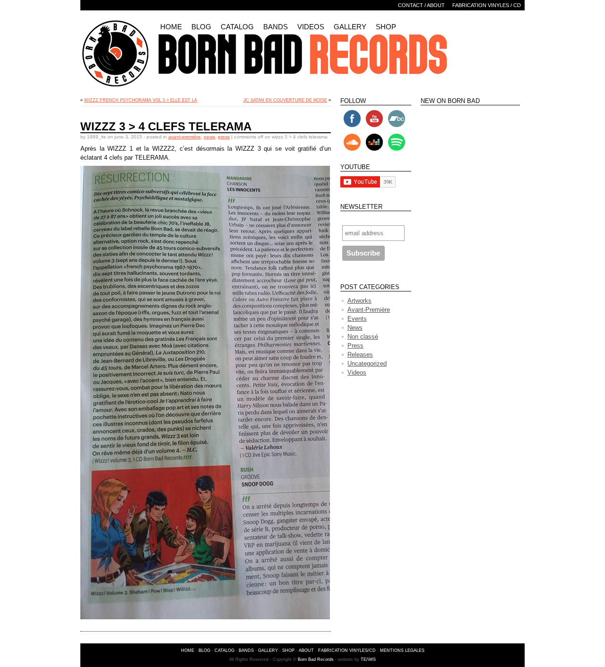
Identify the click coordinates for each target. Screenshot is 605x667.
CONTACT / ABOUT (421, 5)
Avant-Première (184, 136)
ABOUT (306, 650)
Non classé (362, 336)
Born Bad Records (316, 659)
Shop (386, 27)
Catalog (237, 27)
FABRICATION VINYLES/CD (347, 650)
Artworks (359, 300)
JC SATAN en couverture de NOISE (285, 100)
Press (224, 136)
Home (171, 27)
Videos (310, 27)
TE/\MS (368, 659)
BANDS (246, 650)
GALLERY (268, 650)
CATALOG (224, 650)
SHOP (288, 650)
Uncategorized (367, 363)
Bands (275, 27)
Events (357, 318)
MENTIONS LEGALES (402, 650)
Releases (360, 354)
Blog (201, 27)
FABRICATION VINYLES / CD (486, 5)
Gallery (350, 27)
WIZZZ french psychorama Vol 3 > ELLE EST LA (140, 100)
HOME (187, 650)
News (209, 136)
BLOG (204, 650)
